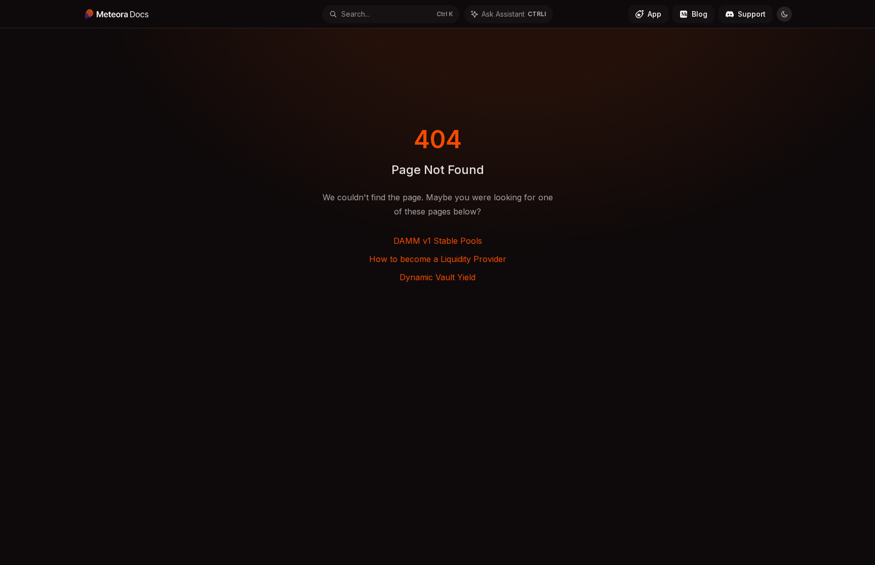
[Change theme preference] (784, 14)
